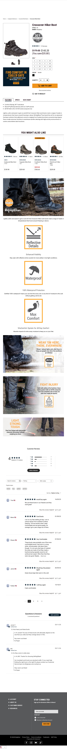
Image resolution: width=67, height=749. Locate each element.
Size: (34, 58)
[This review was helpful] (56, 532)
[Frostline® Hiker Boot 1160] (41, 146)
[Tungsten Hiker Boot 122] (25, 146)
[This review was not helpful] (59, 510)
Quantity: (35, 80)
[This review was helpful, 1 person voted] (56, 593)
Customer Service (16, 705)
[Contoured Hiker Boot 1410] (10, 146)
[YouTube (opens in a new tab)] (35, 742)
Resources (13, 708)
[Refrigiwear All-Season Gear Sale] (16, 76)
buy (13, 488)
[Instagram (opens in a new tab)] (31, 742)
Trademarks (46, 737)
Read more (43, 556)
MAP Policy (54, 737)
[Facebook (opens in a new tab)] (26, 742)
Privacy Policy (25, 737)
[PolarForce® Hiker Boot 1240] (56, 146)
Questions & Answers (33, 614)
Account (13, 699)
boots (8, 488)
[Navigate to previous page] (25, 601)
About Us (13, 702)
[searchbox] (12, 481)
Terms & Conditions (36, 737)
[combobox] (29, 481)
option (18, 488)
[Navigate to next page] (42, 601)
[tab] (8, 99)
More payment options (45, 90)
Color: (36, 72)
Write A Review (33, 470)
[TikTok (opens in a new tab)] (40, 742)
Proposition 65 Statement (33, 739)
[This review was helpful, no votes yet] (56, 510)
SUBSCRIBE (46, 724)
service (25, 488)
